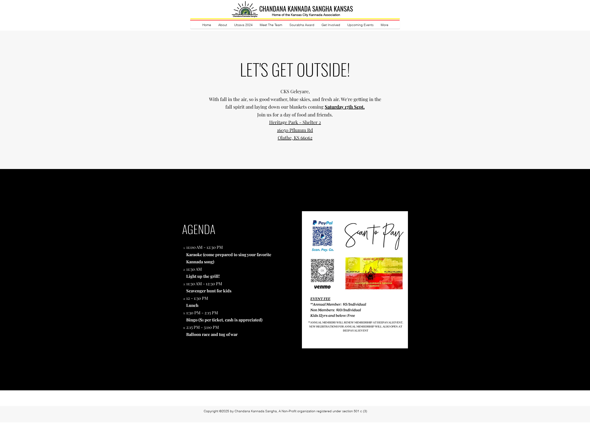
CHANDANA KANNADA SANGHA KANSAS (306, 8)
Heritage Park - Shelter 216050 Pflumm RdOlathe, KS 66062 (295, 130)
